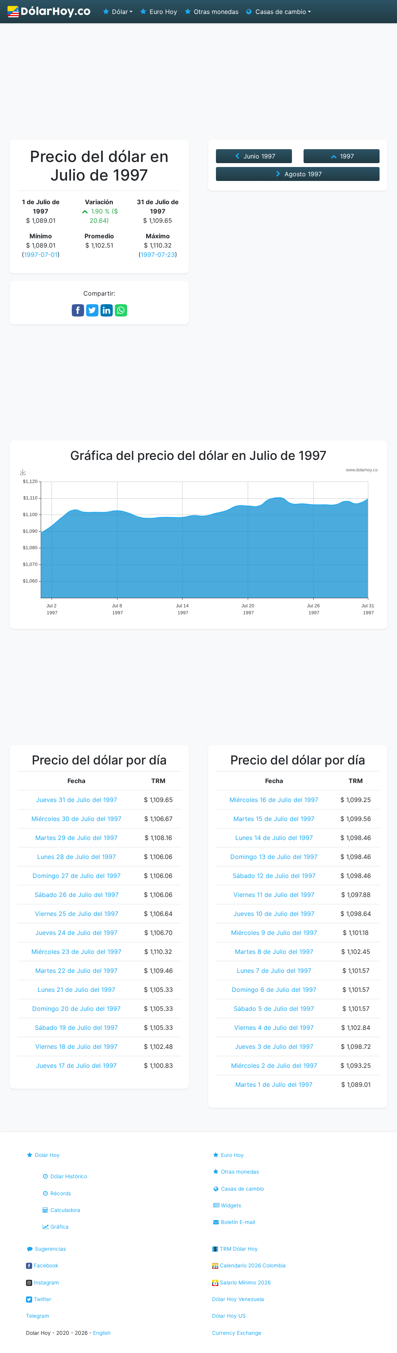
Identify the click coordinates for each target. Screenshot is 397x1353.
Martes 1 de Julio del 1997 (273, 1084)
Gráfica (59, 1227)
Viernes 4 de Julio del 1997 (274, 1027)
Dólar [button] (119, 11)
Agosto (302, 174)
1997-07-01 (40, 254)
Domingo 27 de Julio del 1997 (77, 876)
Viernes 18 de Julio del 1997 (76, 1046)
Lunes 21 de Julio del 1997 (76, 989)
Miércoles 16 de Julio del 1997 (274, 800)
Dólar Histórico (68, 1176)
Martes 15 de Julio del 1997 (273, 819)
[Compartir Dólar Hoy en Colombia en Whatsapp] (121, 309)
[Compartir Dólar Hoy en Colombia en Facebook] (78, 309)
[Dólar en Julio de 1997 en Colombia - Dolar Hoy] (49, 11)
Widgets (230, 1205)
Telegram (37, 1316)
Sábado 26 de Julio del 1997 (77, 895)
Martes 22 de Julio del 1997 (76, 970)
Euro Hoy (162, 11)
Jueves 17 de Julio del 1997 (76, 1065)
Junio (258, 156)
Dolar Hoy (46, 1155)
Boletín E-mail (237, 1222)
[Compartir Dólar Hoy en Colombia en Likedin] (106, 309)
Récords (60, 1193)
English (101, 1333)
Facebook (45, 1265)
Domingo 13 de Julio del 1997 (274, 857)
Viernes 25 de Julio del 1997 (76, 913)
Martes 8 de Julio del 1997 (274, 951)
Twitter (41, 1299)
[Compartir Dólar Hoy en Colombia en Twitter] (92, 309)
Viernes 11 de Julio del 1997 (273, 895)
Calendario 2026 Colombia (252, 1265)
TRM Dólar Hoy (238, 1249)
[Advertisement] (198, 81)
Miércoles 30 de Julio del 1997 (76, 819)
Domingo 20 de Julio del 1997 (76, 1008)
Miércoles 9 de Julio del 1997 (274, 932)
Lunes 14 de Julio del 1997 (274, 838)
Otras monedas (215, 11)
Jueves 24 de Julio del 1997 (76, 932)
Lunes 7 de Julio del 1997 (274, 970)
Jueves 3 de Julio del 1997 (274, 1046)
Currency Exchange (236, 1333)
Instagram (45, 1282)
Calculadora (64, 1210)
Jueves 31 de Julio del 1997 (76, 800)
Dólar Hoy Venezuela (238, 1299)
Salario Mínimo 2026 (244, 1282)
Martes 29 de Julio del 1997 (76, 838)
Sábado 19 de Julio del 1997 (76, 1027)
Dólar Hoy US (229, 1316)
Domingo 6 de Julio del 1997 (274, 989)
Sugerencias (49, 1249)
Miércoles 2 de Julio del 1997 (274, 1065)
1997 (346, 156)
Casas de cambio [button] (280, 11)
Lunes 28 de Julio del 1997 (76, 857)
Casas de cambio (241, 1189)
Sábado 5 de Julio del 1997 (274, 1008)
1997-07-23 (158, 254)
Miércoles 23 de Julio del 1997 (76, 951)
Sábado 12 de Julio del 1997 (274, 876)
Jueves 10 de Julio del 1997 (273, 913)
